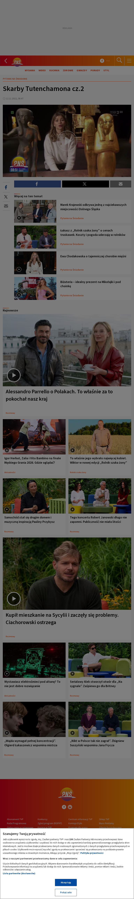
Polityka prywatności (91, 853)
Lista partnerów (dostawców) (19, 873)
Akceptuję (66, 882)
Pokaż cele (65, 892)
